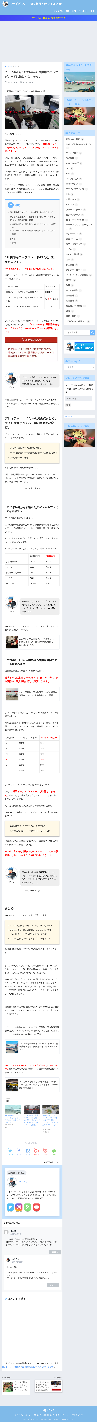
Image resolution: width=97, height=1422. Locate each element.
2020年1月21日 (16, 1234)
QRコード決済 (74, 254)
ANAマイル (58, 11)
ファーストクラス (75, 210)
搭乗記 (70, 280)
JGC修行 (71, 158)
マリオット (83, 11)
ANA (70, 174)
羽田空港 (71, 295)
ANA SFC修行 (74, 163)
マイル (70, 249)
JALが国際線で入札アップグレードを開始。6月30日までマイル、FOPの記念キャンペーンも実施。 (32, 1120)
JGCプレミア (73, 179)
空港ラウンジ (73, 184)
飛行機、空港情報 (75, 306)
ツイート (68, 416)
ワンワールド (73, 234)
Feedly (28, 1212)
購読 (68, 405)
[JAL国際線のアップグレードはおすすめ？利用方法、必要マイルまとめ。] (13, 1109)
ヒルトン (71, 204)
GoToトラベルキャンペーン (78, 146)
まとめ (13, 239)
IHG (92, 11)
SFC (74, 11)
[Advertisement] (48, 41)
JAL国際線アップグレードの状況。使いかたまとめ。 (32, 212)
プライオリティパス (76, 189)
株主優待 (71, 265)
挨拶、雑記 (72, 316)
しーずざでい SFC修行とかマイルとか (35, 3)
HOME (50, 1410)
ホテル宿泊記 (73, 290)
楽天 (69, 259)
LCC (69, 311)
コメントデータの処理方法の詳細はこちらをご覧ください (28, 1367)
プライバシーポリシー (77, 321)
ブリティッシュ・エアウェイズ (79, 227)
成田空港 (71, 301)
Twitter (10, 1212)
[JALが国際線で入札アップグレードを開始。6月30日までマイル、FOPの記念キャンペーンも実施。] (32, 1109)
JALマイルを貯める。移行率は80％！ (49, 18)
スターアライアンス (76, 220)
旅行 (69, 285)
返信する (55, 1252)
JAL (58, 1162)
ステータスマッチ (75, 244)
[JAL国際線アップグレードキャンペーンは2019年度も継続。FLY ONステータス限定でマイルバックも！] (50, 1109)
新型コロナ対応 (74, 139)
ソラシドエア (73, 153)
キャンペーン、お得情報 (79, 275)
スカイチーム (73, 239)
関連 (14, 243)
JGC (67, 11)
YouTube (36, 1212)
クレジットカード (75, 270)
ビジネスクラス (74, 215)
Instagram (19, 1212)
